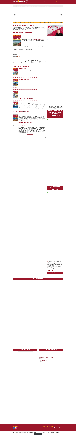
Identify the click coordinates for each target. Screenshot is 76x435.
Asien (24, 22)
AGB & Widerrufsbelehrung (57, 427)
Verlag (18, 6)
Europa (39, 22)
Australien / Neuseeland (32, 22)
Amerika (19, 22)
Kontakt (44, 432)
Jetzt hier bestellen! (30, 75)
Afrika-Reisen (40, 6)
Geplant (56, 22)
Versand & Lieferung (46, 427)
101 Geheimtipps (50, 22)
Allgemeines (46, 6)
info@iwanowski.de (60, 1)
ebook (61, 22)
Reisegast (44, 22)
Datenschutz (52, 432)
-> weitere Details (50, 270)
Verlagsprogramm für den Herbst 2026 (39, 39)
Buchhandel (24, 6)
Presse (29, 6)
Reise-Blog (34, 6)
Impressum (48, 432)
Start (15, 6)
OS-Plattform (57, 432)
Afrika (15, 22)
